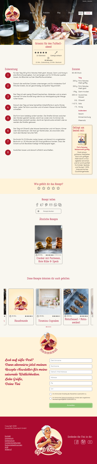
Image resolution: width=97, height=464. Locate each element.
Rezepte (32, 13)
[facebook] (37, 205)
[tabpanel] (48, 307)
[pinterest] (46, 205)
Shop (70, 13)
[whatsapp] (55, 205)
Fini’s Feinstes (12, 13)
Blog (58, 13)
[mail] (50, 205)
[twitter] (41, 205)
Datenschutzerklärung (67, 397)
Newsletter (90, 1)
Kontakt (84, 1)
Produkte (46, 13)
